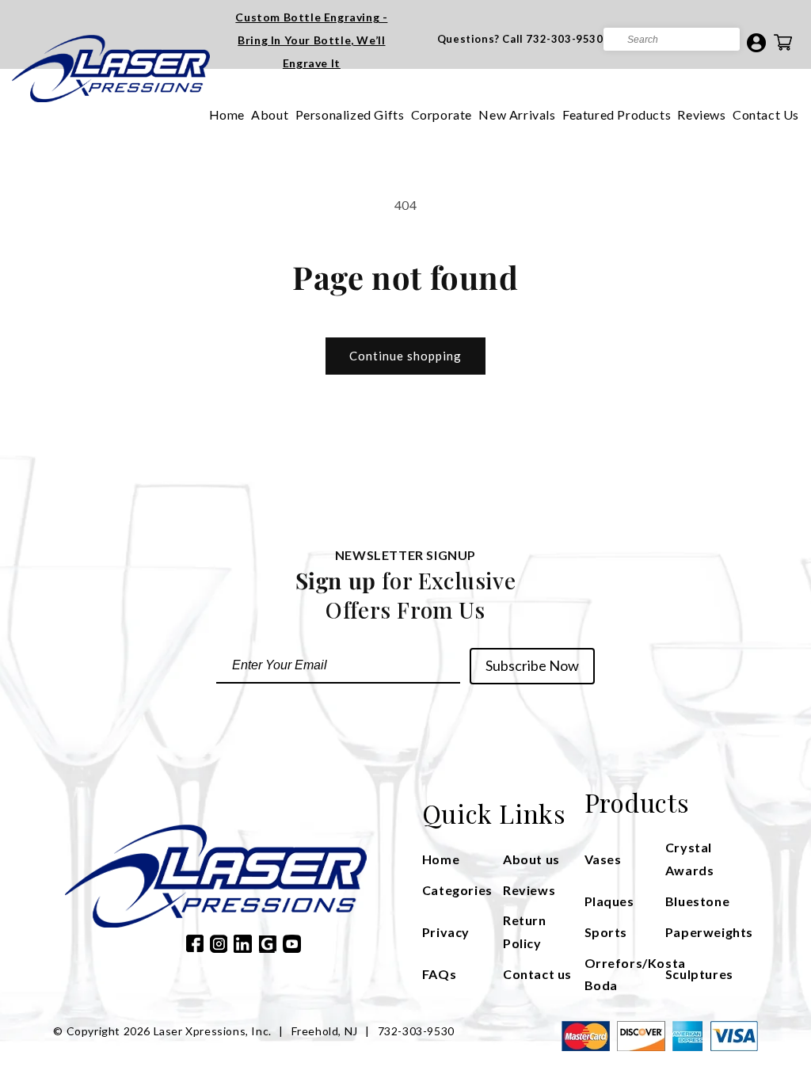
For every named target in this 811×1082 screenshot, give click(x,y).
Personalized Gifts (350, 114)
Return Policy (524, 931)
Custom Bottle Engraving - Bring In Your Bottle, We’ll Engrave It (311, 40)
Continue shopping (405, 356)
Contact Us (766, 114)
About (269, 114)
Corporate (441, 114)
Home (227, 114)
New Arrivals (516, 114)
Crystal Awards (689, 859)
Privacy (446, 931)
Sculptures (699, 973)
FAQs (439, 973)
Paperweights (705, 931)
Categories (457, 889)
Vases (603, 859)
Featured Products (616, 114)
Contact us (537, 973)
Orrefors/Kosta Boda (624, 974)
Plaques (609, 901)
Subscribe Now (532, 665)
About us (531, 859)
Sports (606, 931)
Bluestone (697, 901)
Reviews (701, 114)
